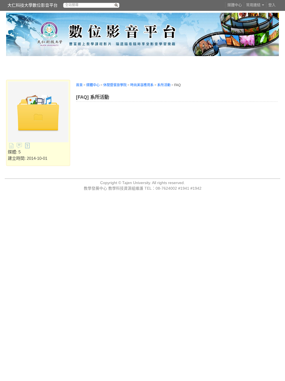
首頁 (79, 85)
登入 (272, 5)
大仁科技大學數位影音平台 (33, 5)
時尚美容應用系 (142, 85)
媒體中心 (234, 5)
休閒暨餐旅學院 (115, 85)
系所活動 (164, 85)
